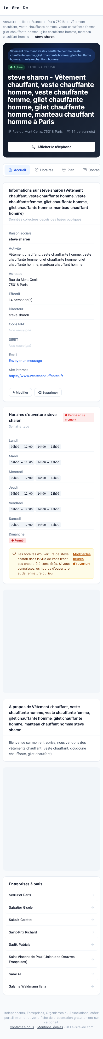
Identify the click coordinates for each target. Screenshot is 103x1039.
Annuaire (9, 22)
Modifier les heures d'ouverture (82, 559)
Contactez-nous (22, 1027)
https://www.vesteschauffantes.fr (36, 376)
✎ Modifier (20, 392)
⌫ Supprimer (48, 392)
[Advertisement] (51, 641)
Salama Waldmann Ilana (27, 986)
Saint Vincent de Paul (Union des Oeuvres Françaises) (42, 959)
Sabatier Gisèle (21, 907)
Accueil (20, 170)
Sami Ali (15, 974)
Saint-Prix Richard (23, 932)
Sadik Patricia (19, 944)
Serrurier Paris (20, 895)
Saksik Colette (20, 920)
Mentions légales (50, 1027)
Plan (71, 170)
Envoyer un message (25, 361)
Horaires (46, 170)
